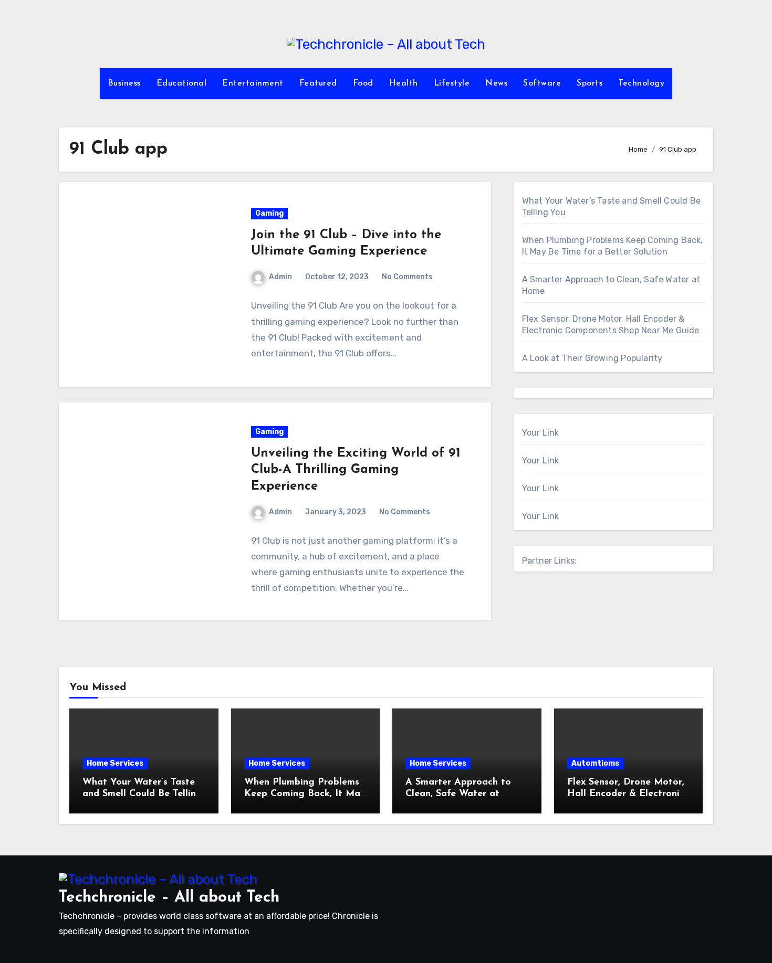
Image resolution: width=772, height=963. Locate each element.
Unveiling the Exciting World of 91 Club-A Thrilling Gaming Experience (356, 469)
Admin (280, 276)
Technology (641, 83)
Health (403, 83)
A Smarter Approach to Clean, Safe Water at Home (458, 794)
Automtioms (595, 763)
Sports (589, 83)
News (496, 83)
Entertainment (253, 83)
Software (542, 83)
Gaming (269, 213)
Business (124, 83)
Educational (182, 83)
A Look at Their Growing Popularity (592, 358)
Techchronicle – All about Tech (169, 898)
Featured (318, 83)
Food (363, 83)
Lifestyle (452, 83)
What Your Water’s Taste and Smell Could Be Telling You (142, 794)
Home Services (115, 763)
